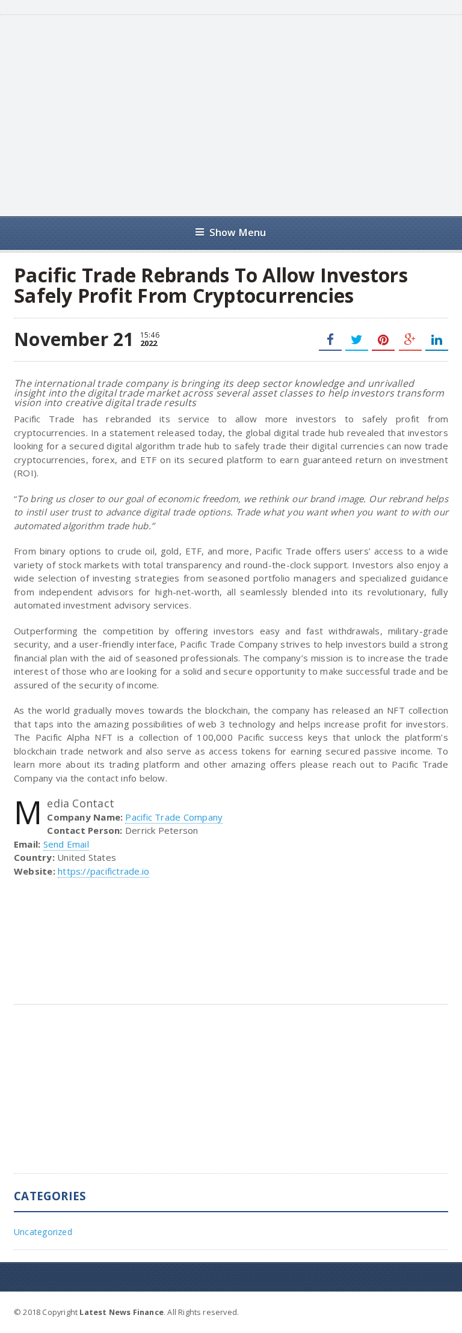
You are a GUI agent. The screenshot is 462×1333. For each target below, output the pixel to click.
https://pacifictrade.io (103, 871)
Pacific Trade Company (174, 817)
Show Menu (237, 232)
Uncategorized (43, 1231)
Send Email (66, 844)
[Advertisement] (246, 114)
